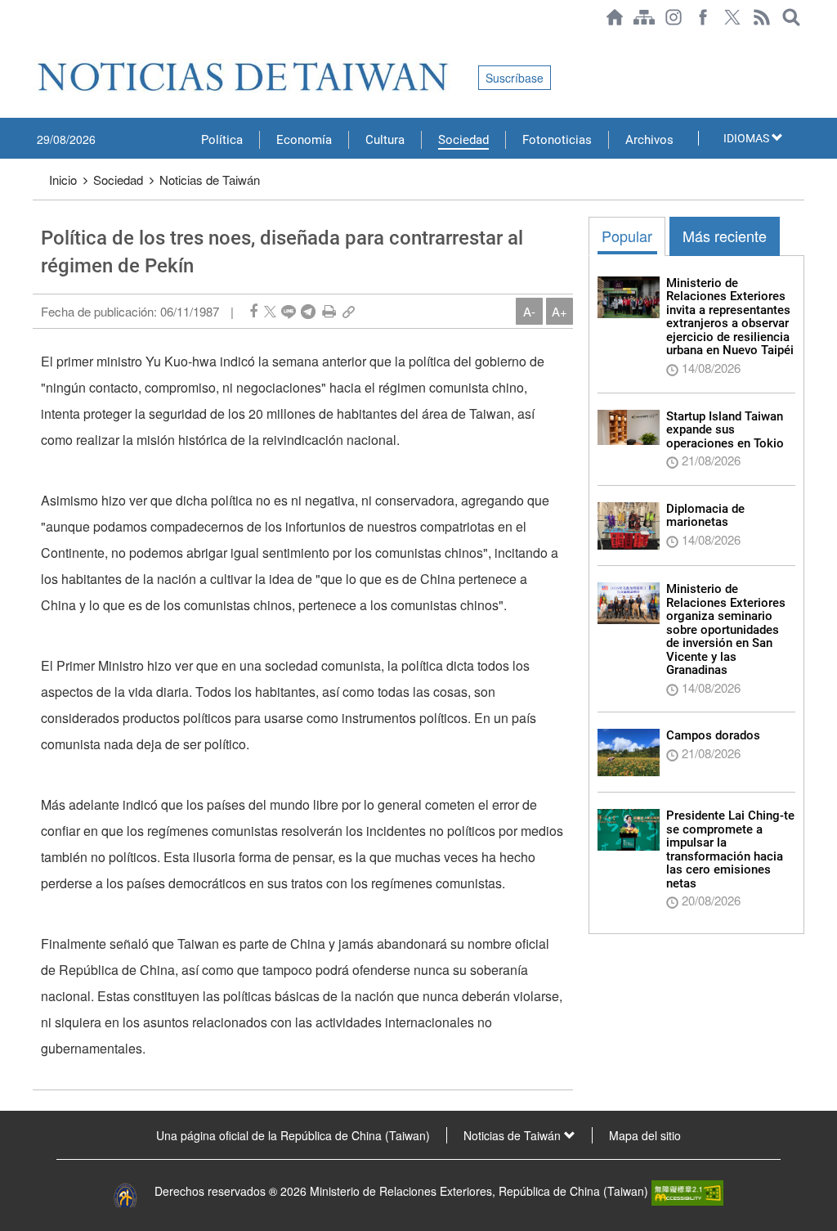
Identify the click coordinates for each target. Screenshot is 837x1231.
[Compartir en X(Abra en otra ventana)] (270, 311)
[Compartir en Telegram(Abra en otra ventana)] (308, 311)
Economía (304, 140)
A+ (559, 311)
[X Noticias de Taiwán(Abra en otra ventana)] (732, 17)
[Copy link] (348, 311)
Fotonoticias (557, 140)
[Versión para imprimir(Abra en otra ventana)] (329, 311)
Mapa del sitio (645, 1135)
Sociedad (463, 140)
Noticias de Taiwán (209, 179)
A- (529, 311)
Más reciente (725, 235)
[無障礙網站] (687, 1191)
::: (38, 42)
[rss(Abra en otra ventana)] (762, 17)
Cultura (385, 140)
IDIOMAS (747, 138)
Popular (627, 235)
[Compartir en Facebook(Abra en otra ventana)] (253, 311)
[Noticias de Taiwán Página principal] (615, 17)
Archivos (649, 140)
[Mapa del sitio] (644, 17)
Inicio (63, 179)
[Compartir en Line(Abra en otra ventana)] (288, 311)
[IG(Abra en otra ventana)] (673, 17)
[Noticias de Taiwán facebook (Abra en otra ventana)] (703, 17)
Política (222, 140)
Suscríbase (515, 78)
